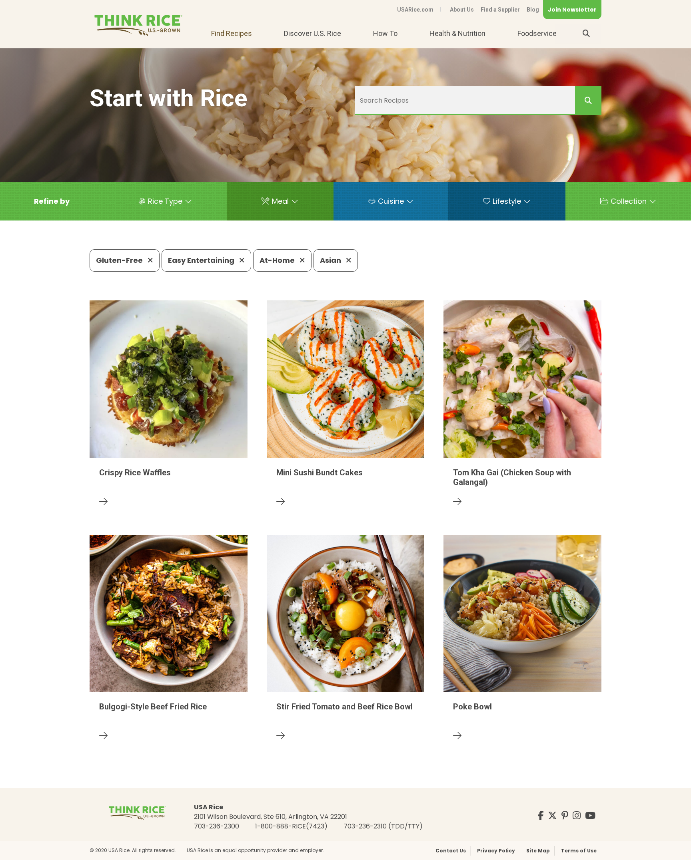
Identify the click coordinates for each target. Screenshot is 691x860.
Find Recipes (231, 33)
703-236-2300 (216, 826)
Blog (533, 9)
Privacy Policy (496, 850)
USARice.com (415, 9)
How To (385, 33)
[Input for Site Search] (586, 33)
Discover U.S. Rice (312, 33)
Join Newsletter (572, 10)
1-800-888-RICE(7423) (291, 826)
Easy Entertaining (202, 260)
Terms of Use (579, 850)
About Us (462, 9)
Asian (331, 260)
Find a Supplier (500, 9)
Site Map (538, 850)
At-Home (278, 260)
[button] (52, 201)
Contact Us (450, 850)
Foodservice (537, 33)
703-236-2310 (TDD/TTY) (383, 826)
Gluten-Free (120, 260)
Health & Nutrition (457, 33)
